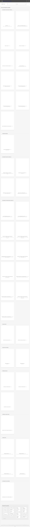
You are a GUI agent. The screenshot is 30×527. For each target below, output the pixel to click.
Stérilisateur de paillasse (11, 509)
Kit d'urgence (24, 513)
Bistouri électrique (17, 508)
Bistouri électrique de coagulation (24, 508)
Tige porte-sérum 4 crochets (24, 511)
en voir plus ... (4, 518)
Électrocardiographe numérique (25, 516)
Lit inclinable (5, 510)
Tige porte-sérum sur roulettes (17, 517)
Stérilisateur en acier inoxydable (12, 513)
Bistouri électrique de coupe (17, 514)
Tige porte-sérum (11, 511)
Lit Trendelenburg (5, 514)
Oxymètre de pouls (17, 510)
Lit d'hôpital (5, 507)
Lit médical (11, 515)
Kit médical (11, 507)
